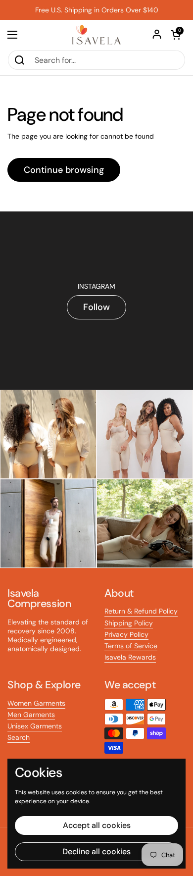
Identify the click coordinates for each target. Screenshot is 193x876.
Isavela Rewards (130, 657)
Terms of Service (130, 645)
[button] (176, 35)
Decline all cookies (96, 851)
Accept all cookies (97, 825)
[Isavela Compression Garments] (96, 35)
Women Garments (36, 703)
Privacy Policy (126, 634)
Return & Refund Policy (141, 611)
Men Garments (31, 714)
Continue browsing (64, 170)
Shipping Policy (128, 622)
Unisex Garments (34, 725)
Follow (96, 307)
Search (18, 737)
